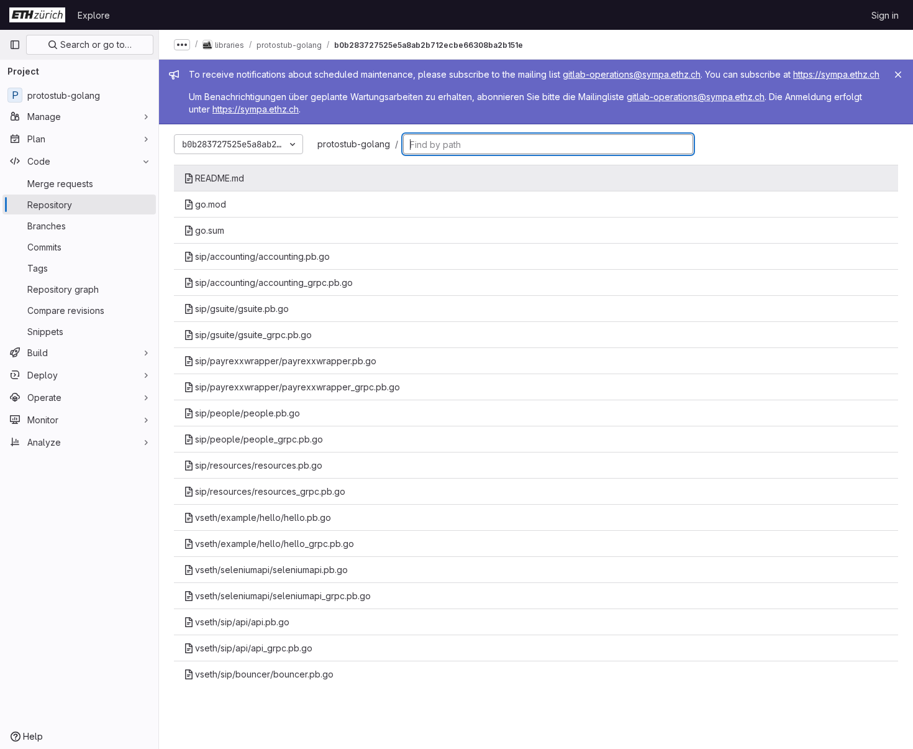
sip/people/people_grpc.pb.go (259, 439)
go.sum (209, 230)
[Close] (898, 74)
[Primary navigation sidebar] (15, 45)
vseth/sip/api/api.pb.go (242, 622)
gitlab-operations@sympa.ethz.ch (632, 74)
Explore (94, 15)
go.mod (210, 204)
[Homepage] (37, 15)
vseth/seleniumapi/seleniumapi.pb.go (271, 569)
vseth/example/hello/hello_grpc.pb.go (274, 543)
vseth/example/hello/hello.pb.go (263, 517)
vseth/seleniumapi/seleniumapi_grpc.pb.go (283, 595)
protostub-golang (353, 144)
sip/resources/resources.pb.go (258, 465)
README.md (219, 178)
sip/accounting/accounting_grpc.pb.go (274, 282)
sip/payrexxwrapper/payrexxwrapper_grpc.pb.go (297, 387)
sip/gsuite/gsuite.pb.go (242, 308)
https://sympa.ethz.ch (836, 74)
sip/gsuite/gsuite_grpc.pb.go (253, 334)
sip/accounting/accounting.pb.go (262, 256)
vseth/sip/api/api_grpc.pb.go (253, 648)
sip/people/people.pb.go (247, 413)
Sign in (885, 15)
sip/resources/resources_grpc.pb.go (270, 491)
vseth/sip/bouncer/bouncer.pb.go (264, 674)
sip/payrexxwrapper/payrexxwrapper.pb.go (285, 361)
